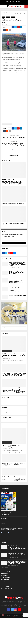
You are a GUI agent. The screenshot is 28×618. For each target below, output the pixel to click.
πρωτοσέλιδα (6, 512)
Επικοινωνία (17, 1)
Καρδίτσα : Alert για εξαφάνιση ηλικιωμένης (13, 203)
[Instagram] (15, 609)
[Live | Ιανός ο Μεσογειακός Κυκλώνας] (20, 458)
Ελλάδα (2, 581)
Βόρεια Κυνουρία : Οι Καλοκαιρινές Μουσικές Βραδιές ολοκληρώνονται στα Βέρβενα (17, 289)
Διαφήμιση (12, 1)
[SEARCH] (24, 327)
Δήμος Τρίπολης (4, 579)
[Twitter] (12, 609)
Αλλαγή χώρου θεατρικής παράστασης (17, 295)
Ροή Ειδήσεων (4, 577)
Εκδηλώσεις (3, 586)
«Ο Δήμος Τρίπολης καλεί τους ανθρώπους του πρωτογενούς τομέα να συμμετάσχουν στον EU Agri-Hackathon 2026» (17, 562)
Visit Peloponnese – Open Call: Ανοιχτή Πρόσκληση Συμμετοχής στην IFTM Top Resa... (14, 355)
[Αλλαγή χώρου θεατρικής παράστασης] (5, 297)
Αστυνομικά (3, 583)
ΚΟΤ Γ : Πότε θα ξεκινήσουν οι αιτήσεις (14, 137)
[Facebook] (8, 609)
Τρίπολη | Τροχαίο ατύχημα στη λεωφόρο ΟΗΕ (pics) (11, 446)
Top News (3, 573)
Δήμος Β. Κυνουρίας (5, 588)
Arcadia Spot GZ (6, 24)
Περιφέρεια (3, 584)
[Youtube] (19, 609)
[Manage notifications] (3, 615)
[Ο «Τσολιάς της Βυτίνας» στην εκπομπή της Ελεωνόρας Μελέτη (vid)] (8, 458)
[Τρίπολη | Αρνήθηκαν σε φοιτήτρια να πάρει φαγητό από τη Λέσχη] (8, 471)
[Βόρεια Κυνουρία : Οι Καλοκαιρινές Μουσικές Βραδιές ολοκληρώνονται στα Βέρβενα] (5, 289)
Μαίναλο (9, 124)
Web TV (7, 1)
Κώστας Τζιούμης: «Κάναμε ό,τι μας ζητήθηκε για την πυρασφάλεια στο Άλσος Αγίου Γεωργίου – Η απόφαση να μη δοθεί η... (17, 547)
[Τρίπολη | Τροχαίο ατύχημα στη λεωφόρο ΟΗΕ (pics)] (14, 436)
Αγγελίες (2, 525)
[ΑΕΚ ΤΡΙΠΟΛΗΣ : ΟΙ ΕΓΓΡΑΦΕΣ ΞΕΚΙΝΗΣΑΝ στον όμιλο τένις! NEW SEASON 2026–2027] (5, 273)
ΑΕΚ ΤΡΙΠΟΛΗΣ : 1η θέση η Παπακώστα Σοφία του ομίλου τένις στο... (20, 374)
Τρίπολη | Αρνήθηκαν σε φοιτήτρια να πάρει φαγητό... (7, 478)
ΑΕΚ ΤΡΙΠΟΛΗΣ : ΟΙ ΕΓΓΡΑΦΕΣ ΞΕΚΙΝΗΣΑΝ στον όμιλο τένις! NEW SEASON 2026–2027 (16, 272)
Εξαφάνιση (4, 124)
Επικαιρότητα (4, 571)
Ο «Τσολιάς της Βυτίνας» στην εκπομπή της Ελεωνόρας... (7, 464)
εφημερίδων (11, 512)
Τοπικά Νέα (3, 575)
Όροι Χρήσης (3, 520)
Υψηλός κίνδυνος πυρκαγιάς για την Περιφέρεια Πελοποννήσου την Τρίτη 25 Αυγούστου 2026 (16, 555)
